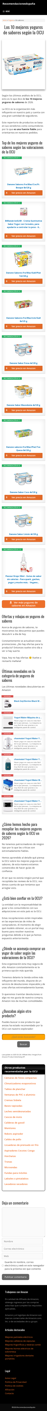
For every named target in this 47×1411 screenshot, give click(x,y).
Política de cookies (14, 1385)
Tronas (8, 1161)
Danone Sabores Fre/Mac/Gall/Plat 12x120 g (23, 274)
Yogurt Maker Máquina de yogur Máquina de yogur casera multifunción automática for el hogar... (28, 718)
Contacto (9, 1393)
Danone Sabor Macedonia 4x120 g (23, 405)
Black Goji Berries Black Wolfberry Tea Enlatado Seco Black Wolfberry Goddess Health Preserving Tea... (28, 701)
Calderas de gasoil (14, 1122)
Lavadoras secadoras (16, 1184)
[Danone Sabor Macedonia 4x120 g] (23, 392)
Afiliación (9, 1389)
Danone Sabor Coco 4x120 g (23, 492)
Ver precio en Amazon (23, 192)
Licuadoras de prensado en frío (21, 1144)
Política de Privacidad (16, 1382)
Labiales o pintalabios (16, 1178)
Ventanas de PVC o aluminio (19, 1094)
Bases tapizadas (13, 1105)
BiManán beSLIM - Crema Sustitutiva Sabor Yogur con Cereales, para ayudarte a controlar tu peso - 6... (23, 224)
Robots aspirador (13, 1133)
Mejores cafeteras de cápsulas (20, 1340)
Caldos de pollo (12, 1139)
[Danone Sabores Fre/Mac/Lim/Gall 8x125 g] (23, 305)
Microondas (10, 1167)
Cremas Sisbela (12, 1100)
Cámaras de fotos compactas (20, 1077)
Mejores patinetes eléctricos (19, 1337)
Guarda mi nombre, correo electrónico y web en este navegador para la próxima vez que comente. (24, 1265)
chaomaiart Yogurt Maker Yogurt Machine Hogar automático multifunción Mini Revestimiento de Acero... (28, 738)
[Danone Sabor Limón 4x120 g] (23, 521)
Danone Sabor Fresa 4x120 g (23, 363)
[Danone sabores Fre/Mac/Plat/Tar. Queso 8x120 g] (23, 434)
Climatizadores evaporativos (20, 1083)
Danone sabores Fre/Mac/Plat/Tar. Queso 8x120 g (23, 449)
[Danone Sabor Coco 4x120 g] (23, 479)
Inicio (5, 20)
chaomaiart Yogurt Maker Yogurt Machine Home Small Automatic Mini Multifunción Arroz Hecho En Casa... (28, 801)
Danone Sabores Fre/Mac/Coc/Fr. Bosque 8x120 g (23, 186)
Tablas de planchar (14, 1089)
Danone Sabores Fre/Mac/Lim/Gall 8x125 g (23, 320)
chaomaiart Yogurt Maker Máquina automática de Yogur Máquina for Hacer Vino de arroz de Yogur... (28, 780)
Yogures (11, 20)
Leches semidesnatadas (17, 1111)
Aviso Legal (10, 1378)
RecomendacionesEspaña (19, 3)
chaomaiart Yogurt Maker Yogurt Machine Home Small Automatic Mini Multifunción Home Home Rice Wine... (28, 759)
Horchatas (10, 1156)
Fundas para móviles (15, 1172)
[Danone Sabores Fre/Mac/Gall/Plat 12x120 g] (23, 259)
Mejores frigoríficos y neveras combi (23, 1344)
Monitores (10, 1128)
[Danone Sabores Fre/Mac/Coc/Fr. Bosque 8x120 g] (23, 171)
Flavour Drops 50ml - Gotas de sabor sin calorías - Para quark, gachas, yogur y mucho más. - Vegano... (23, 579)
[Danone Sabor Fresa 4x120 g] (23, 350)
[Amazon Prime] (23, 231)
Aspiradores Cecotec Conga (19, 1150)
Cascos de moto (13, 1117)
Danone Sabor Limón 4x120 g (23, 534)
